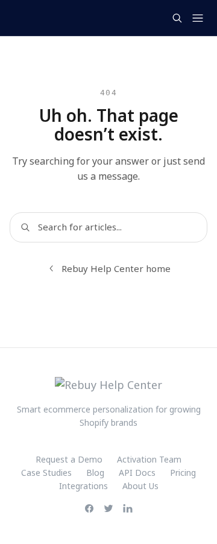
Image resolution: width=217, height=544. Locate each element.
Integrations (83, 486)
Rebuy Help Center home (116, 268)
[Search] (177, 18)
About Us (140, 486)
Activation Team (149, 459)
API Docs (137, 472)
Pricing (183, 472)
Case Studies (46, 472)
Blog (95, 472)
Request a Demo (69, 459)
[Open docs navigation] (197, 18)
